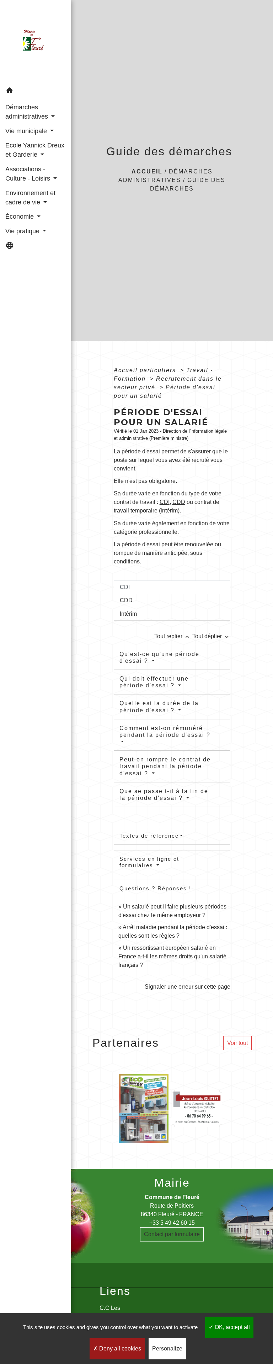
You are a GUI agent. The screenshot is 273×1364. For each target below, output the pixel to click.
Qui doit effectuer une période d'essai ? (154, 682)
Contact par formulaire (172, 1234)
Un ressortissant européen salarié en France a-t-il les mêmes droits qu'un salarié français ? (172, 956)
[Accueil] (35, 42)
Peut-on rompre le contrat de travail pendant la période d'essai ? (165, 766)
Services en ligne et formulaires (149, 862)
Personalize (167, 1348)
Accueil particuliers (146, 370)
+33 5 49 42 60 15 (172, 1223)
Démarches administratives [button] (27, 112)
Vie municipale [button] (27, 131)
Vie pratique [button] (23, 231)
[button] (35, 92)
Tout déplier (211, 636)
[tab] (172, 587)
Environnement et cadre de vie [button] (30, 197)
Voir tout (237, 1043)
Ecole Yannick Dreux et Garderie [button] (34, 150)
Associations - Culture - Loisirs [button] (28, 174)
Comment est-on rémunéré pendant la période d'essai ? (164, 731)
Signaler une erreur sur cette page (187, 987)
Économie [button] (20, 216)
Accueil (147, 171)
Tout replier (172, 636)
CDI (165, 502)
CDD (178, 502)
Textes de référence (149, 836)
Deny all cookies (119, 1348)
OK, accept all (231, 1327)
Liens (115, 1291)
